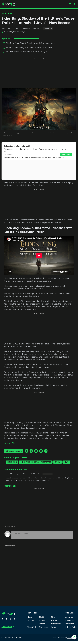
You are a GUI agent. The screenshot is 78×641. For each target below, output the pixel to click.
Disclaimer (69, 624)
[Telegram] (45, 451)
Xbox (53, 617)
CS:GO (41, 617)
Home (4, 13)
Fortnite (42, 620)
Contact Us (69, 620)
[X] (31, 451)
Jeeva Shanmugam (32, 28)
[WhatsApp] (36, 451)
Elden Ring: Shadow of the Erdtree (36, 462)
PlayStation (43, 627)
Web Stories (56, 624)
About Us (69, 617)
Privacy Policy (70, 627)
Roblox (42, 624)
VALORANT (31, 627)
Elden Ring (12, 462)
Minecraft (31, 620)
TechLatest (7, 626)
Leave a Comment (15, 451)
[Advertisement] (39, 73)
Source (7, 443)
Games (57, 462)
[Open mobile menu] (70, 4)
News (10, 13)
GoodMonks (71, 638)
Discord (54, 620)
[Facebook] (26, 451)
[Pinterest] (41, 451)
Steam (53, 627)
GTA (29, 624)
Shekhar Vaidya (19, 32)
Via (13, 443)
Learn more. (7, 135)
